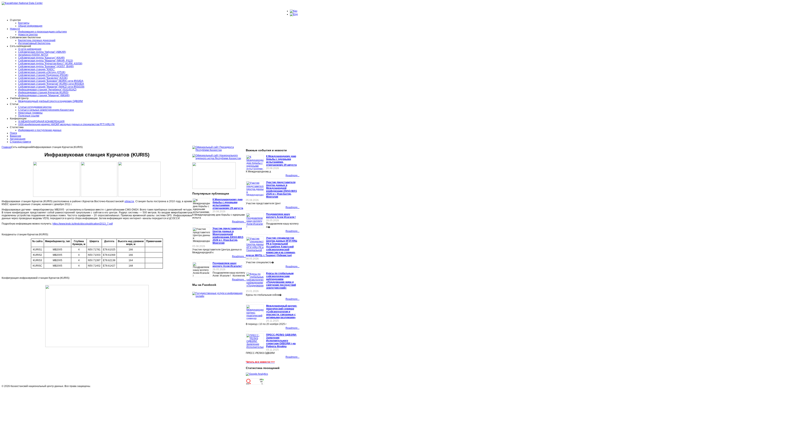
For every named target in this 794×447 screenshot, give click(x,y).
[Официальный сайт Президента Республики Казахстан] (219, 150)
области (129, 201)
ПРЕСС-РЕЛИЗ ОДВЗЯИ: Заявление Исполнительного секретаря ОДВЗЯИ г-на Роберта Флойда (281, 340)
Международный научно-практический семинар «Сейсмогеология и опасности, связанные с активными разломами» (281, 311)
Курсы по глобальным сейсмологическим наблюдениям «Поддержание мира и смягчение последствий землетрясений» (281, 280)
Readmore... (239, 221)
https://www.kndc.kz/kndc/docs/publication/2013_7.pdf (83, 223)
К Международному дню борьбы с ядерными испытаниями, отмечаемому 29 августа (228, 204)
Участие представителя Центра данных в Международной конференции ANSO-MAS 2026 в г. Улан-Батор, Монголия (228, 235)
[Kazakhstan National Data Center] (22, 3)
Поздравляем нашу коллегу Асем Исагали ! (227, 265)
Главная (6, 147)
